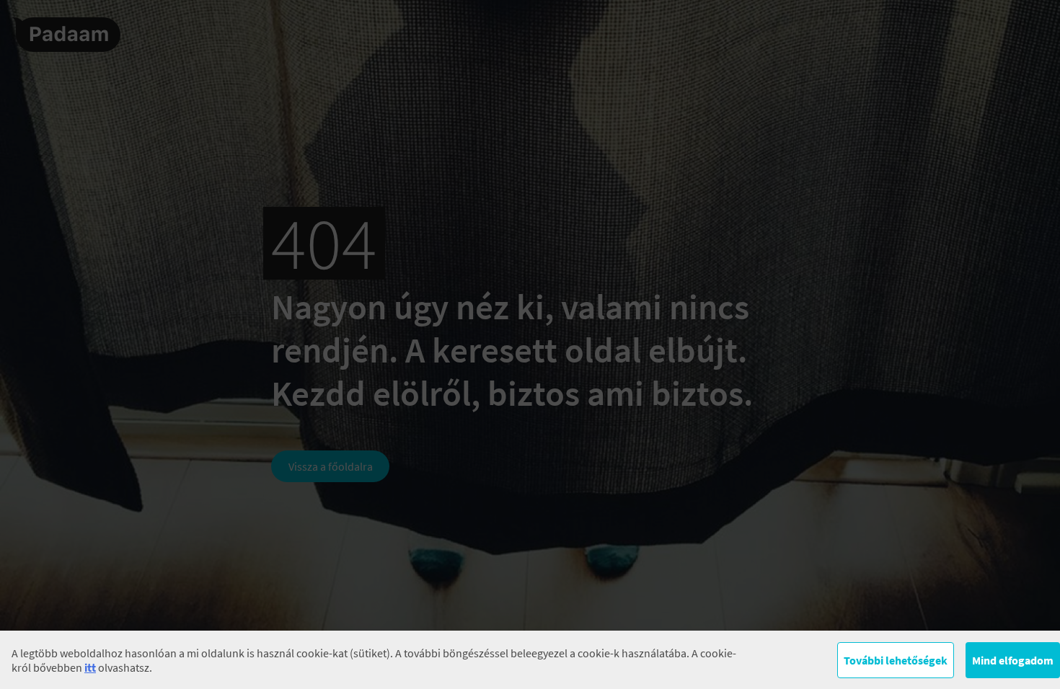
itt (90, 667)
